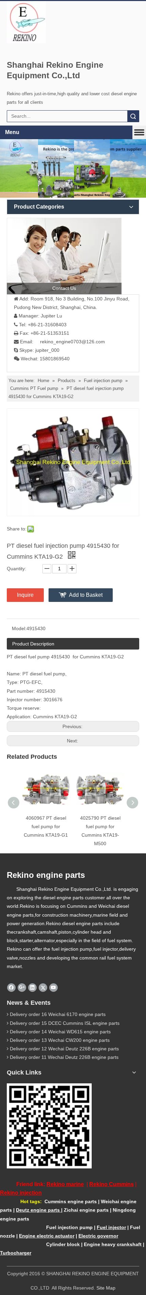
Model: (19, 628)
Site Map (105, 1288)
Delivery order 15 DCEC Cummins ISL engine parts (65, 1023)
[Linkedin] (32, 987)
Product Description (33, 643)
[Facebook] (11, 987)
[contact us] (64, 256)
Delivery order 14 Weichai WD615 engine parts (60, 1031)
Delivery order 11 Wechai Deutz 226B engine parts (64, 1057)
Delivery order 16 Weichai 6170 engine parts (58, 1014)
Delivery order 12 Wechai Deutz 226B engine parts (64, 1048)
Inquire (25, 595)
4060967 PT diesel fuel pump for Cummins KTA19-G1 (46, 826)
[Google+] (22, 987)
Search (133, 116)
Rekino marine (65, 1184)
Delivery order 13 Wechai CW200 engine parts (60, 1040)
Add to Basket (86, 595)
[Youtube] (53, 987)
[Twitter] (43, 987)
